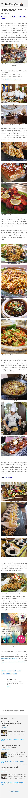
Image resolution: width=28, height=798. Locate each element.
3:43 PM (14, 679)
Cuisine (9, 670)
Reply (8, 686)
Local (3, 673)
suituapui (9, 679)
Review (15, 673)
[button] (26, 9)
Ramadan (8, 673)
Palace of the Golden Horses (13, 79)
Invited (19, 670)
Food (14, 670)
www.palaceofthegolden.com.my (9, 658)
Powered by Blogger (14, 791)
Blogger (4, 670)
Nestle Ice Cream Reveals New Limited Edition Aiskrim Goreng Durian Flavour (11, 723)
